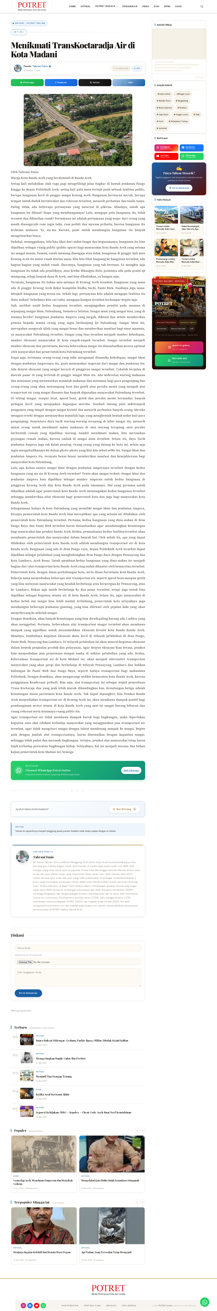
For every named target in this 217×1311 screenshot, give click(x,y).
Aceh (178, 6)
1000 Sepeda (129, 1306)
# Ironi (160, 121)
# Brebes (182, 108)
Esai (157, 6)
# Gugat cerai (181, 114)
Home (72, 6)
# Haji (196, 114)
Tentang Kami (92, 1306)
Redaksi (111, 1306)
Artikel (86, 6)
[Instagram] (23, 1305)
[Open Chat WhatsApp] (204, 1302)
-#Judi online (163, 94)
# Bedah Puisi (163, 101)
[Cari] (202, 6)
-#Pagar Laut (183, 94)
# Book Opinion (164, 108)
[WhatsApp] (43, 1305)
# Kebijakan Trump (178, 121)
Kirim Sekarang (180, 188)
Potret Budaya (106, 6)
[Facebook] (30, 1305)
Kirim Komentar (28, 993)
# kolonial (162, 128)
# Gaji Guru (162, 114)
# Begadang (182, 101)
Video (145, 6)
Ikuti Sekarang (131, 770)
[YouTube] (36, 1305)
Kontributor (70, 1306)
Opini (167, 6)
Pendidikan (130, 6)
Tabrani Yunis (40, 66)
